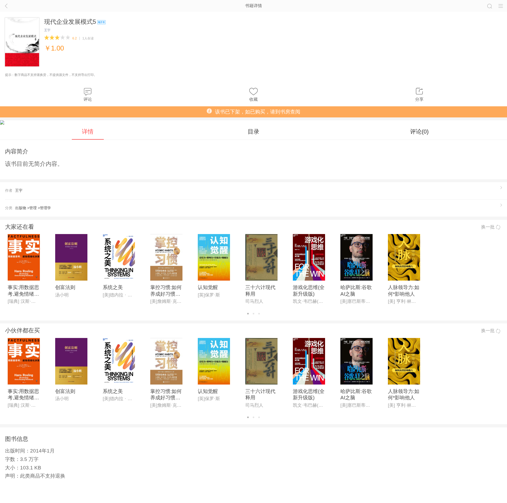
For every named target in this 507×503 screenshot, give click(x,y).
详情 (87, 131)
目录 (253, 131)
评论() (419, 131)
